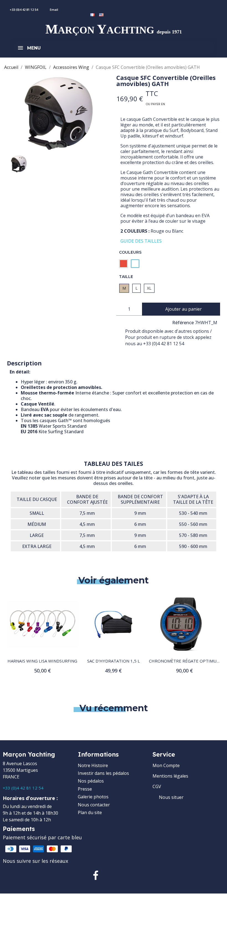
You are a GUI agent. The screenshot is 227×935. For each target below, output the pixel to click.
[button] (181, 309)
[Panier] (105, 6)
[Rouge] (123, 263)
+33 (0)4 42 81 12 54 (23, 788)
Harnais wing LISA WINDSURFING (42, 661)
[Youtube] (131, 875)
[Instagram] (113, 875)
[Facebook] (96, 875)
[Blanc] (135, 263)
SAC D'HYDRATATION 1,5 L (113, 661)
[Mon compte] (97, 7)
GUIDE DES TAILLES (141, 241)
